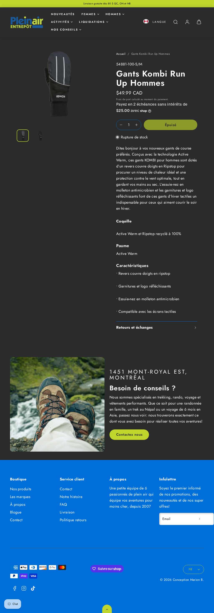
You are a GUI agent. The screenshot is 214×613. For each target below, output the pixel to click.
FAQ (63, 504)
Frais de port (123, 99)
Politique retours (73, 520)
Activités (60, 22)
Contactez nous (129, 434)
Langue (159, 22)
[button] (146, 22)
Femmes (89, 14)
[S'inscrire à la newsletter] (199, 519)
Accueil (121, 54)
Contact (16, 520)
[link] (187, 22)
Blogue (15, 512)
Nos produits (20, 489)
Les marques (20, 496)
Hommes (113, 14)
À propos (17, 504)
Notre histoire (71, 496)
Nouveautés (63, 14)
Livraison (67, 512)
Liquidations (92, 22)
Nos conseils (64, 30)
